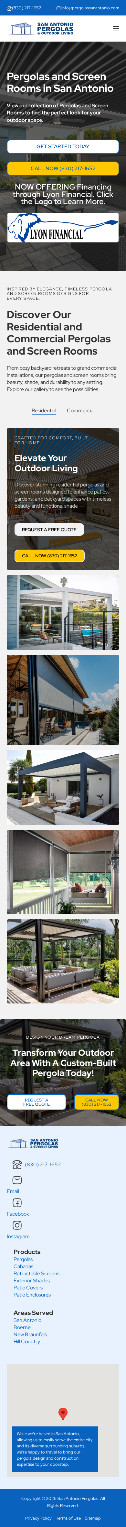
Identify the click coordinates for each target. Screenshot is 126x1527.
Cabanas (23, 1266)
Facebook (18, 1213)
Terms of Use (68, 1518)
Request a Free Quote (49, 530)
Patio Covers (28, 1287)
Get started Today (63, 146)
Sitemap (93, 1518)
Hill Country (27, 1341)
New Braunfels (30, 1334)
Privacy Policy (38, 1518)
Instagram (18, 1236)
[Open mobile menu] (116, 28)
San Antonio (27, 1320)
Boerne (22, 1327)
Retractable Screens (36, 1273)
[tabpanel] (63, 712)
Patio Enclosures (32, 1294)
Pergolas (23, 1259)
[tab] (44, 411)
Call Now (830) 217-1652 (63, 168)
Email (13, 1191)
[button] (63, 1414)
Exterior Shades (32, 1280)
